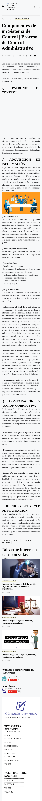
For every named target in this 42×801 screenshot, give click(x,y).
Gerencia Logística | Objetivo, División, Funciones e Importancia (19, 655)
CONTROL (27, 540)
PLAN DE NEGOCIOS (12, 760)
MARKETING (9, 753)
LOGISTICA (9, 750)
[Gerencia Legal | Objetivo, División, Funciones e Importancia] (21, 605)
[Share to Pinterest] (35, 56)
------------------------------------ (14, 778)
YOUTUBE (8, 792)
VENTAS (7, 764)
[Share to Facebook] (27, 56)
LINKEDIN (8, 780)
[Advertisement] (21, 115)
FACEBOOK (9, 784)
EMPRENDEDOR (11, 746)
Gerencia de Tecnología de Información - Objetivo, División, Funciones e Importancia (19, 586)
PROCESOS (8, 742)
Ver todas (5, 558)
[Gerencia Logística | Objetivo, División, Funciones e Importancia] (21, 639)
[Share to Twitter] (31, 56)
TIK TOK (7, 788)
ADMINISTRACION (22, 19)
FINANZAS (8, 735)
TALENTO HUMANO (12, 739)
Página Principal (7, 19)
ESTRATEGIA (9, 757)
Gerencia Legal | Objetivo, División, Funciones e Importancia (17, 621)
